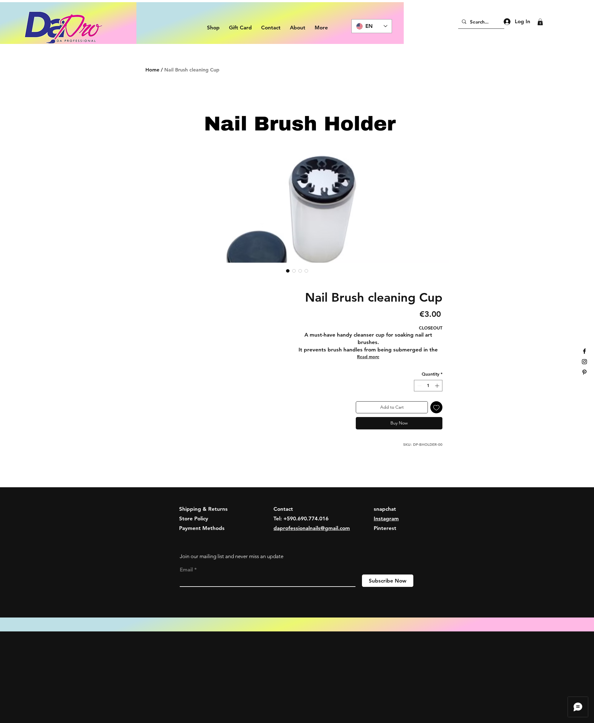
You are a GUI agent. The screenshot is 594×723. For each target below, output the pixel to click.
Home (152, 70)
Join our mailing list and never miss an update (231, 556)
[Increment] (437, 385)
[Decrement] (419, 385)
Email (186, 569)
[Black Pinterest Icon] (584, 372)
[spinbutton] (428, 385)
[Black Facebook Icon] (584, 351)
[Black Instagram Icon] (584, 361)
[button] (540, 22)
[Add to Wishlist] (436, 407)
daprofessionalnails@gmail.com (311, 528)
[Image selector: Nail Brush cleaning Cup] (288, 271)
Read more (368, 356)
